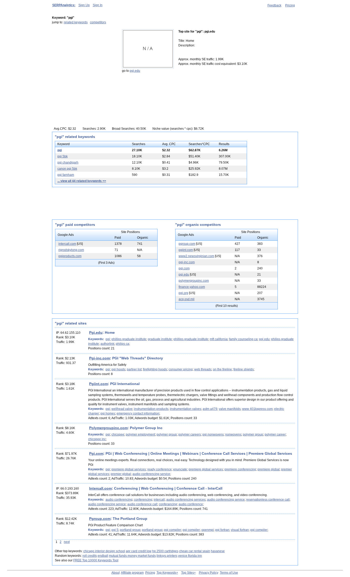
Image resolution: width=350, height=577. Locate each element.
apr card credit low (138, 551)
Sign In (97, 5)
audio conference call (142, 504)
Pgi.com (96, 453)
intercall (159, 499)
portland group (130, 530)
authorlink (107, 344)
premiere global (269, 469)
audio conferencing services (185, 499)
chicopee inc (97, 439)
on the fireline (222, 369)
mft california (219, 339)
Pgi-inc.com (99, 358)
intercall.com (67, 244)
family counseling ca (243, 339)
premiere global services (128, 469)
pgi (59, 150)
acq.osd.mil (186, 299)
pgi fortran (222, 530)
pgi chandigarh (67, 162)
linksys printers (167, 556)
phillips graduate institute (128, 339)
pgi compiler (172, 530)
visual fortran (240, 530)
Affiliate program (132, 572)
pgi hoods (118, 369)
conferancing (168, 504)
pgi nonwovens (213, 434)
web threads (202, 369)
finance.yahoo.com (192, 287)
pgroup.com (187, 244)
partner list (134, 369)
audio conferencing (119, 499)
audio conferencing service (151, 474)
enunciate (180, 469)
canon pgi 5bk (67, 168)
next (67, 542)
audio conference (191, 504)
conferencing (143, 499)
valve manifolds (230, 409)
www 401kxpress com (257, 409)
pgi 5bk (62, 156)
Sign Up (84, 5)
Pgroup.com (99, 519)
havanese (218, 551)
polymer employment (140, 434)
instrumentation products (151, 409)
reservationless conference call (268, 499)
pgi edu (264, 339)
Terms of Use (229, 572)
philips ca (122, 344)
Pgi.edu (95, 332)
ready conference (159, 469)
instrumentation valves (185, 409)
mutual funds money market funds (132, 556)
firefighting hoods (155, 369)
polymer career (275, 434)
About (115, 572)
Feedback (274, 5)
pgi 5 (114, 530)
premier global (121, 474)
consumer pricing (181, 369)
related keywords (76, 22)
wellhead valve (121, 409)
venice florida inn (190, 556)
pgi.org (183, 293)
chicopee (117, 434)
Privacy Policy (208, 572)
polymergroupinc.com (194, 280)
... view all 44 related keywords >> (81, 181)
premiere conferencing (240, 469)
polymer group (167, 434)
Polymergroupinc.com (108, 428)
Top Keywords (166, 572)
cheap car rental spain (194, 551)
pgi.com (184, 268)
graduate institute (160, 339)
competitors (98, 22)
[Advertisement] (84, 61)
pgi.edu (135, 71)
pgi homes (107, 413)
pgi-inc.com (187, 262)
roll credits (90, 556)
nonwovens (233, 434)
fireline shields (243, 369)
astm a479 (210, 409)
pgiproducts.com (69, 256)
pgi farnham (65, 175)
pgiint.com (186, 250)
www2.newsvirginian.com (196, 256)
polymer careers (189, 434)
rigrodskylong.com (71, 250)
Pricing (290, 5)
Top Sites (187, 572)
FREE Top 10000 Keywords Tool (95, 560)
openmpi (207, 530)
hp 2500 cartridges (165, 551)
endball (103, 556)
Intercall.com (100, 488)
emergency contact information (138, 413)
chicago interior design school (104, 551)
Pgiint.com (98, 384)
